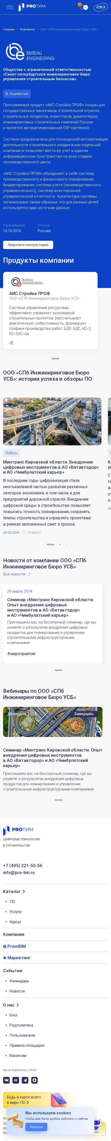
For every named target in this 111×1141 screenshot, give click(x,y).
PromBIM (16, 946)
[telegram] (25, 1080)
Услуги (15, 911)
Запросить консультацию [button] (28, 245)
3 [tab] (67, 544)
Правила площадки (27, 1045)
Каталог (12, 891)
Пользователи (22, 1035)
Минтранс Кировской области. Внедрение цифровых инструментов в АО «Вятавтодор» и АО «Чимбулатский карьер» (51, 467)
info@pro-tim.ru (19, 872)
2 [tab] (60, 544)
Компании (13, 934)
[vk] (6, 1080)
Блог (14, 1015)
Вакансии (18, 1055)
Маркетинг (19, 958)
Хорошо (36, 1127)
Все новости (14, 574)
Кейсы (11, 453)
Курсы (15, 921)
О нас (8, 1005)
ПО (12, 901)
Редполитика (21, 1025)
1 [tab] (50, 544)
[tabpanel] (52, 310)
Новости (17, 991)
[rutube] (15, 1080)
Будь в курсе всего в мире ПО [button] (24, 1100)
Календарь (19, 981)
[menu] (10, 7)
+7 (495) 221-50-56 (22, 865)
